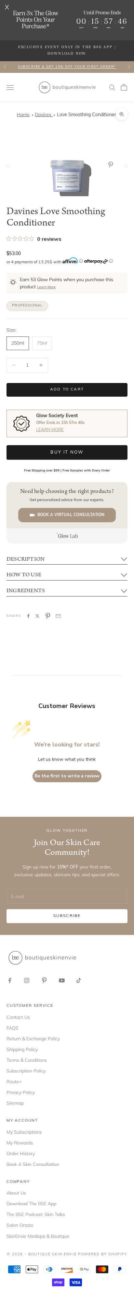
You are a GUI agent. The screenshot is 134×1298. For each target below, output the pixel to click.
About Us (16, 1193)
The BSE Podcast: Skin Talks (36, 1214)
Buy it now (66, 452)
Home (23, 114)
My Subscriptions (24, 1132)
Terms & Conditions (27, 1060)
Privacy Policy (21, 1092)
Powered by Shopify (102, 1254)
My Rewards (20, 1143)
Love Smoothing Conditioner (86, 115)
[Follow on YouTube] (62, 980)
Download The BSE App (31, 1204)
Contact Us (18, 1017)
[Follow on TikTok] (78, 980)
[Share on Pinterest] (48, 616)
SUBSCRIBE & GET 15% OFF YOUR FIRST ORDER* (67, 67)
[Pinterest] (112, 165)
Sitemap (15, 1103)
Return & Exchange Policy (33, 1039)
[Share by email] (58, 616)
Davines (44, 114)
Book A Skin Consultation (33, 1164)
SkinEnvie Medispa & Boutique (38, 1236)
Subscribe (67, 916)
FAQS (13, 1028)
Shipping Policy (22, 1049)
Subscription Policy (26, 1071)
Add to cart (67, 389)
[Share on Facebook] (28, 616)
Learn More (46, 287)
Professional (27, 305)
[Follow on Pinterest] (44, 980)
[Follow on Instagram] (26, 980)
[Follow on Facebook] (10, 980)
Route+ (14, 1082)
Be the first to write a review (67, 776)
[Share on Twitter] (37, 616)
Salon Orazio (20, 1225)
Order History (21, 1153)
